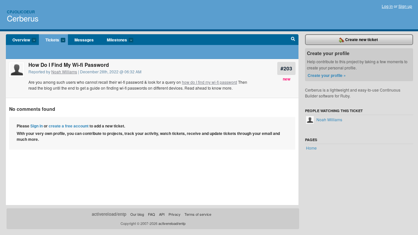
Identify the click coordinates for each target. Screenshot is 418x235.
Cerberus (23, 18)
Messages (84, 40)
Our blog (137, 214)
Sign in (36, 126)
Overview (18, 40)
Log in (387, 6)
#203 (286, 68)
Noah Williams (64, 71)
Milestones (113, 40)
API (162, 214)
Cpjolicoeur (21, 12)
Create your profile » (327, 75)
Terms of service (198, 214)
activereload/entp (109, 214)
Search (293, 39)
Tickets (49, 40)
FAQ (151, 214)
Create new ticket (361, 39)
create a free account (68, 126)
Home (311, 148)
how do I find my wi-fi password (209, 82)
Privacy (175, 214)
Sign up (405, 6)
